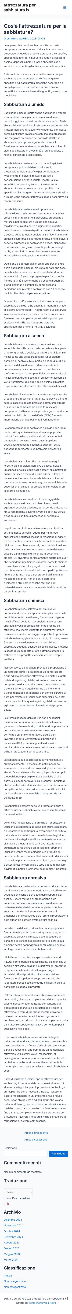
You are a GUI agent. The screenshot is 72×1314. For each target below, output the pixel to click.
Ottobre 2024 (12, 1231)
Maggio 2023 (12, 1254)
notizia (8, 1275)
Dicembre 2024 (13, 1219)
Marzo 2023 (11, 1259)
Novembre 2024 (13, 1225)
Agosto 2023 (12, 1242)
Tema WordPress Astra (42, 1302)
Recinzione (10, 1148)
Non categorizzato (15, 1281)
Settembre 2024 (13, 1237)
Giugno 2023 (11, 1248)
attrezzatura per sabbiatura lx (19, 7)
